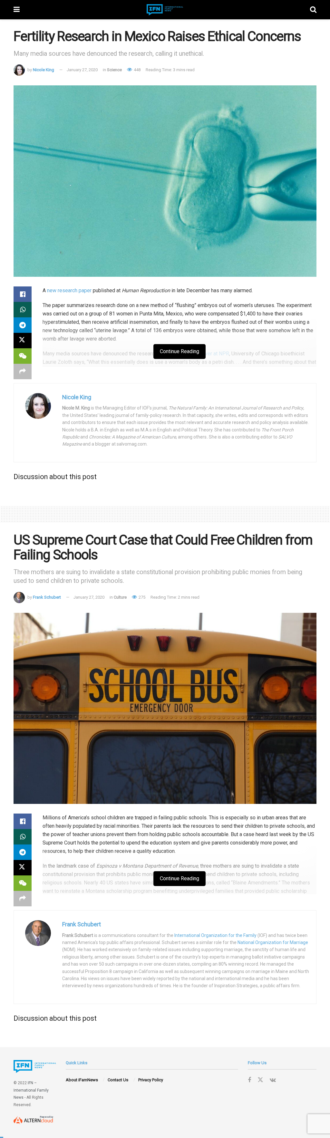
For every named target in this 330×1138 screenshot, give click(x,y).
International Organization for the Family (215, 935)
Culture (120, 597)
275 (141, 597)
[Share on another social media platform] (23, 371)
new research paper (69, 290)
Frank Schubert (47, 597)
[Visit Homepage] (165, 9)
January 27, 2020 (82, 69)
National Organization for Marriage (273, 942)
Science (114, 69)
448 (137, 69)
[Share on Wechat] (23, 356)
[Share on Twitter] (23, 340)
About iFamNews (82, 1079)
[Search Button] (313, 9)
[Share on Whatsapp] (23, 309)
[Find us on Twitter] (260, 1080)
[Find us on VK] (273, 1080)
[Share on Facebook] (23, 294)
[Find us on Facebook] (249, 1080)
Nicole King (43, 69)
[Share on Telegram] (23, 325)
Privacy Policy (150, 1079)
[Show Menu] (17, 9)
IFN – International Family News (31, 1090)
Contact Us (118, 1079)
